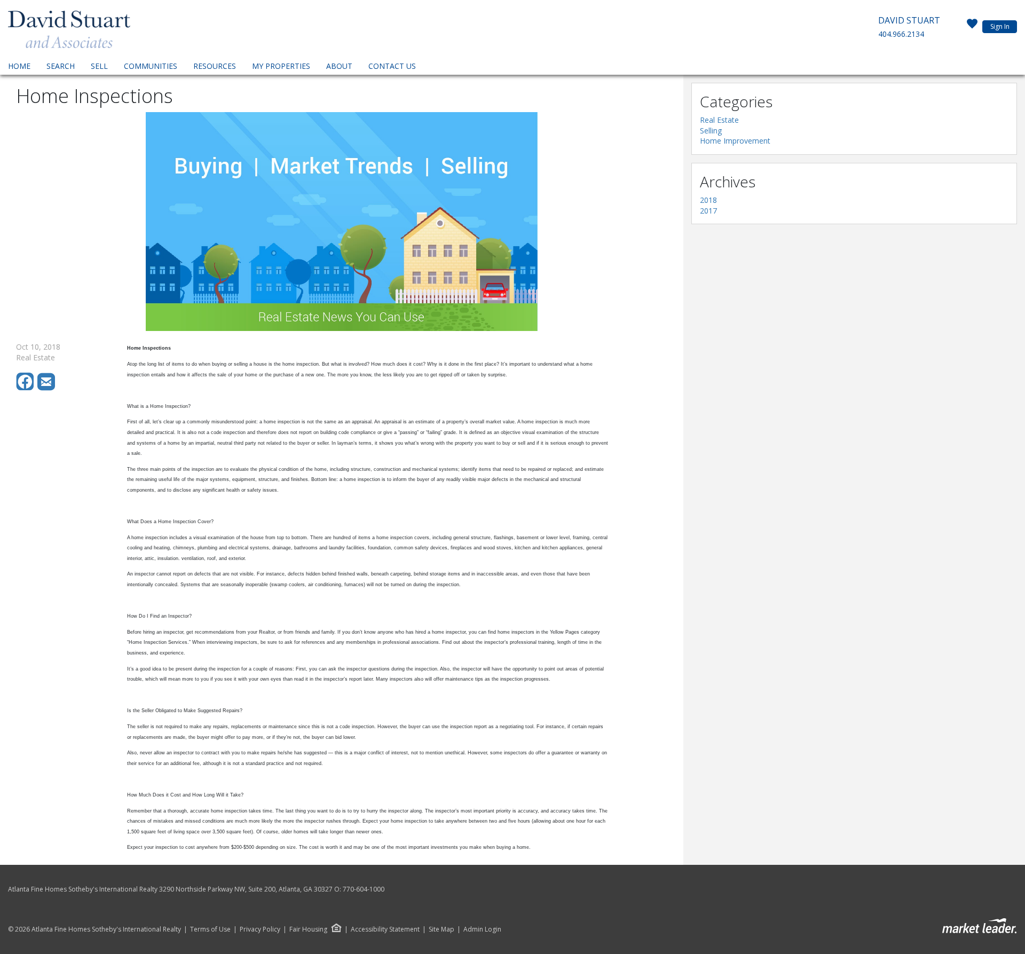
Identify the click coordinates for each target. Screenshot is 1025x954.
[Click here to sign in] (972, 27)
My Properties (281, 66)
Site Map (441, 929)
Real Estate (719, 120)
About (339, 66)
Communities (150, 66)
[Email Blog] (47, 388)
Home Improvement (735, 141)
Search (60, 66)
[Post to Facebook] (26, 388)
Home (19, 66)
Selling (711, 130)
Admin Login (482, 929)
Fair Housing (308, 929)
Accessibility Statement (385, 929)
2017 (708, 211)
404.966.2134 (901, 34)
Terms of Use (210, 929)
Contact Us (392, 66)
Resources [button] (214, 66)
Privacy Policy (260, 929)
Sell (99, 66)
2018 (708, 200)
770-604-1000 (363, 889)
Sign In (1000, 26)
